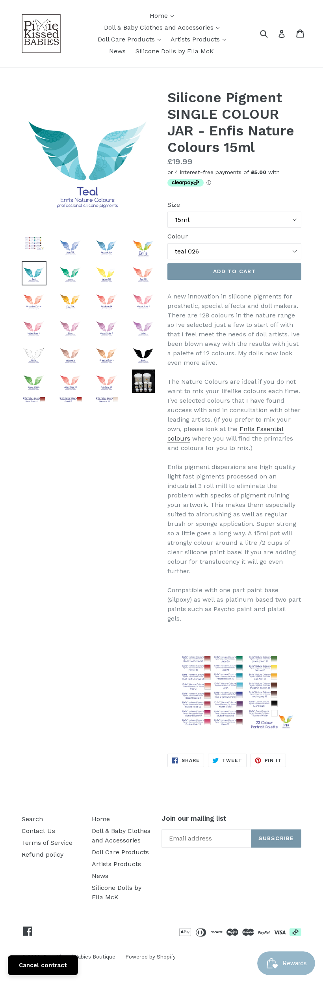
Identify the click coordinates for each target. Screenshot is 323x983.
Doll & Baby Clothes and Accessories (163, 27)
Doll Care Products (131, 39)
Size (173, 204)
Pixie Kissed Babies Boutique (79, 957)
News (117, 51)
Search (32, 819)
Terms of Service (47, 842)
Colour (177, 236)
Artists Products (200, 39)
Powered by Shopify (150, 957)
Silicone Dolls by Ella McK (175, 51)
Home (164, 15)
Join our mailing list (194, 818)
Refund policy (42, 854)
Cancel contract (43, 965)
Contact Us (38, 831)
